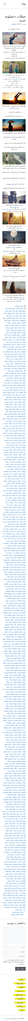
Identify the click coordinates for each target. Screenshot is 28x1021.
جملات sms (22, 318)
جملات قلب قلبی (21, 823)
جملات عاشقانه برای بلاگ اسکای (17, 605)
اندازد (20, 297)
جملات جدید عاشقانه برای (18, 382)
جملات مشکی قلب (11, 883)
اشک (12, 137)
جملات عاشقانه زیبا (20, 660)
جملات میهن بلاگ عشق (11, 890)
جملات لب (17, 854)
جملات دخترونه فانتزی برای (18, 438)
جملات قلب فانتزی (20, 821)
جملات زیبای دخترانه (17, 538)
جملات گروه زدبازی (10, 845)
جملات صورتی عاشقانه (10, 584)
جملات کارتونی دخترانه (12, 828)
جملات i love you (21, 313)
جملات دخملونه (17, 454)
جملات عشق (7, 744)
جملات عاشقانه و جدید (9, 715)
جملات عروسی (16, 744)
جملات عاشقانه (19, 306)
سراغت (13, 247)
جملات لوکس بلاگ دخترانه (13, 857)
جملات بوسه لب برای (16, 358)
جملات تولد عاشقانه (14, 373)
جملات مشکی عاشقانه (14, 876)
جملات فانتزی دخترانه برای (18, 785)
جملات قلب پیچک (11, 809)
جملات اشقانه (22, 330)
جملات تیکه (10, 378)
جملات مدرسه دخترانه (10, 869)
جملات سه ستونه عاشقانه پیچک (17, 550)
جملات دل (6, 473)
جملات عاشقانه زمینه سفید (13, 658)
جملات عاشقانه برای (12, 603)
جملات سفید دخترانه (12, 541)
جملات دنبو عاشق (12, 476)
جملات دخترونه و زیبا (9, 447)
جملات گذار (12, 842)
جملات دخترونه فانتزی (10, 435)
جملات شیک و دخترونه (14, 579)
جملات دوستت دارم (12, 488)
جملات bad (22, 311)
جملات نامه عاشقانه (12, 895)
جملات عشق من (16, 751)
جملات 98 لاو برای (10, 308)
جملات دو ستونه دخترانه (14, 481)
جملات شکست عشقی (11, 574)
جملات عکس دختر (20, 771)
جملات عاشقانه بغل (14, 617)
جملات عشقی (22, 768)
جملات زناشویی (11, 514)
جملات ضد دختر (9, 586)
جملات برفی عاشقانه (8, 347)
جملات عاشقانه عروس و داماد (17, 675)
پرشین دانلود (19, 995)
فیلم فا (21, 987)
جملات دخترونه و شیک (19, 450)
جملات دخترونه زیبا (12, 433)
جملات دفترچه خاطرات (10, 471)
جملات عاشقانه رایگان (15, 653)
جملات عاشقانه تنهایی (20, 629)
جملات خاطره (8, 399)
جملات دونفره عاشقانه (19, 490)
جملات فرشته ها (7, 792)
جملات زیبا (12, 517)
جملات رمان (9, 493)
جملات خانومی (9, 402)
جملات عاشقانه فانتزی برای (18, 687)
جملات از (11, 325)
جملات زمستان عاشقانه (19, 507)
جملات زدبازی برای (12, 505)
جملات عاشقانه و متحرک (11, 725)
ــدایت (16, 85)
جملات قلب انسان (21, 806)
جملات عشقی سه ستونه (10, 768)
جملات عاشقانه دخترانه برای (13, 648)
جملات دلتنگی (22, 476)
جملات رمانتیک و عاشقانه (19, 500)
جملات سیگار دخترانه (20, 564)
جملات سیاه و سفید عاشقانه (12, 562)
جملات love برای (17, 315)
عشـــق (14, 207)
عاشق (8, 172)
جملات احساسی (15, 323)
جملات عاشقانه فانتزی (10, 684)
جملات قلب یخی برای (10, 826)
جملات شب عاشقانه (14, 572)
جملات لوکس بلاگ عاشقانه (18, 859)
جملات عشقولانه (14, 756)
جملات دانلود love (14, 409)
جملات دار (23, 409)
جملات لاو (11, 847)
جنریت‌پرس (6, 1018)
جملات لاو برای (15, 849)
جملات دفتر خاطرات (20, 469)
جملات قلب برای (21, 809)
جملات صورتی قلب (20, 586)
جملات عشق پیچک (10, 747)
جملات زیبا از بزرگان (17, 519)
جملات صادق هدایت (16, 581)
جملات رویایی (18, 502)
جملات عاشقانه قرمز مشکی (18, 691)
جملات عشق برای (21, 747)
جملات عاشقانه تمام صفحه (11, 627)
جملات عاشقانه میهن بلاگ (18, 713)
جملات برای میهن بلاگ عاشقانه (12, 344)
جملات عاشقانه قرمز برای (10, 689)
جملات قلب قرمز (10, 821)
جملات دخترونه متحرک (12, 445)
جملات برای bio (7, 339)
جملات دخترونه (13, 430)
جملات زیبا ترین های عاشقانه (18, 529)
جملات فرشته (16, 792)
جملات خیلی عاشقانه (12, 406)
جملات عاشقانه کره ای (12, 694)
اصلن (12, 184)
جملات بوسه (22, 354)
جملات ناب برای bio (13, 893)
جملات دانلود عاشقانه (14, 414)
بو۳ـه (24, 4)
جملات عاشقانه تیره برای (16, 632)
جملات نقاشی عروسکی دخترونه (11, 902)
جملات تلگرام (19, 370)
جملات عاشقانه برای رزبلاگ (16, 610)
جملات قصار (17, 804)
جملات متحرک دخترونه (10, 861)
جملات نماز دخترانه (20, 905)
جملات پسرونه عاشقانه (14, 366)
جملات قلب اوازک (10, 806)
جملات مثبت (14, 866)
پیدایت (7, 251)
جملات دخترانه (11, 428)
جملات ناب (23, 893)
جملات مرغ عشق (21, 871)
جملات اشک (13, 330)
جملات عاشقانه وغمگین (19, 727)
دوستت (17, 52)
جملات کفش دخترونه (15, 833)
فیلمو (21, 979)
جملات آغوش (15, 320)
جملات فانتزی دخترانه (9, 782)
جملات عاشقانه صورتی (10, 672)
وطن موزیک (19, 983)
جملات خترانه (8, 404)
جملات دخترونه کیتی (16, 442)
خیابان (18, 228)
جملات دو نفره (13, 485)
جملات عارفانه (10, 588)
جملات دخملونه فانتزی (10, 459)
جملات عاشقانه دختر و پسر (15, 644)
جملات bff (15, 311)
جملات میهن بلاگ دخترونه (19, 888)
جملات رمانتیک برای (11, 497)
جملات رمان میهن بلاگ (9, 495)
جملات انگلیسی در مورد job (12, 335)
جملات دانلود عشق (12, 418)
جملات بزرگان (22, 349)
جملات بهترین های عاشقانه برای (11, 351)
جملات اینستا (12, 337)
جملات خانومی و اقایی (19, 404)
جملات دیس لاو (8, 490)
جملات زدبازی (22, 505)
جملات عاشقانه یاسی (20, 732)
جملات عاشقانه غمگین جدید (18, 682)
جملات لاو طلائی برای (16, 852)
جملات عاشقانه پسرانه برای (13, 622)
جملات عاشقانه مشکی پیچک (18, 706)
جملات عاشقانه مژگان (19, 701)
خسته (19, 116)
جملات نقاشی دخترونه (19, 900)
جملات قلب (9, 804)
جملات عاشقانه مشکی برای (13, 703)
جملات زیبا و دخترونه (15, 531)
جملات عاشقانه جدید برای (10, 634)
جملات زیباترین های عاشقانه (18, 536)
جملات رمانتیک (22, 497)
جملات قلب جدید (21, 811)
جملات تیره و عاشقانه (20, 378)
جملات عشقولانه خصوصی (18, 761)
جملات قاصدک (16, 797)
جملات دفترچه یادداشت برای (18, 473)
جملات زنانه (19, 517)
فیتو (22, 1010)
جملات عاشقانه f (21, 593)
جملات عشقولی (9, 766)
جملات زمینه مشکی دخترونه (12, 509)
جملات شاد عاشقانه (15, 569)
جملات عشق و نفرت (15, 754)
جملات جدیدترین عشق (16, 387)
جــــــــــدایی (9, 209)
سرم (14, 108)
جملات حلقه (17, 397)
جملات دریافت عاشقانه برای (12, 466)
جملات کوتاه (15, 835)
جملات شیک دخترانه (20, 576)
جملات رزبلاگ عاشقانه (19, 493)
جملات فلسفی (22, 794)
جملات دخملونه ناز (20, 462)
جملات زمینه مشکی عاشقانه (18, 512)
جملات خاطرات (17, 399)
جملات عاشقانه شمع (16, 670)
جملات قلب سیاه (14, 814)
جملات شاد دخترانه (15, 567)
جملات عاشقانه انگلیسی (13, 598)
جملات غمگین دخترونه (15, 775)
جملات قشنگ (17, 799)
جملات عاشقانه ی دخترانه (14, 730)
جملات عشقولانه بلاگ (11, 759)
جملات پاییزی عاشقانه (15, 361)
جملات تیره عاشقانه (8, 375)
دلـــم (19, 46)
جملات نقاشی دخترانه (9, 897)
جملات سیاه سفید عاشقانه (18, 560)
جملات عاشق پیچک (20, 591)
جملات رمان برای (21, 495)
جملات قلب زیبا (11, 811)
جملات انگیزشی (21, 337)
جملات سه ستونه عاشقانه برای (11, 548)
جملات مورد (22, 885)
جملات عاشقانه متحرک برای (13, 699)
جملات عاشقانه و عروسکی (14, 720)
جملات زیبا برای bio (17, 521)
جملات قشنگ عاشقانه (19, 802)
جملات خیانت (22, 406)
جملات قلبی (22, 828)
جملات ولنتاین (18, 909)
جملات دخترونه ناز (21, 447)
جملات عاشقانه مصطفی (10, 711)
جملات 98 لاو (20, 308)
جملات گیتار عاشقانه (20, 847)
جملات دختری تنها (18, 452)
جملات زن (6, 512)
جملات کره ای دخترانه (19, 830)
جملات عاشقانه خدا (20, 636)
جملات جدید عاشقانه (11, 380)
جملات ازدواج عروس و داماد (13, 327)
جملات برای (16, 339)
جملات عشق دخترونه (20, 749)
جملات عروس (17, 737)
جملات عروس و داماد (16, 739)
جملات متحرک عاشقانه (19, 864)
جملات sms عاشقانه (12, 318)
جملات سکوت (22, 543)
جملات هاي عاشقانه (8, 905)
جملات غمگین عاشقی (16, 780)
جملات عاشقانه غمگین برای (13, 679)
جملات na (9, 315)
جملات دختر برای (17, 421)
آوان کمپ (20, 998)
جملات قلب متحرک (10, 823)
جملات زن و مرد (21, 514)
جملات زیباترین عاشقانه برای (11, 533)
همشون (8, 147)
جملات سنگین (13, 543)
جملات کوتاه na (18, 838)
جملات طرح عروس (20, 588)
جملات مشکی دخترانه (20, 873)
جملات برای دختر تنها (20, 342)
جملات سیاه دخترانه (10, 557)
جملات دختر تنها (17, 423)
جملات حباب (15, 394)
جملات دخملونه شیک (16, 457)
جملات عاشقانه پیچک (20, 624)
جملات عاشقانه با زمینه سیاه (18, 600)
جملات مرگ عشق (10, 871)
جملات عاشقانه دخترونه (19, 651)
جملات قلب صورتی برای (11, 818)
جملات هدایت (22, 907)
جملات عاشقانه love (10, 593)
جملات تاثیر (14, 368)
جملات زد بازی (9, 502)
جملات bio (9, 311)
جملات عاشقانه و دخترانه (19, 718)
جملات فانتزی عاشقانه (11, 787)
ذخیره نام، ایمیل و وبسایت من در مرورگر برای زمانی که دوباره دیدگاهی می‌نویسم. (13, 962)
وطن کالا (20, 1006)
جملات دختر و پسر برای (15, 426)
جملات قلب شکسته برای (14, 816)
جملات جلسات (11, 392)
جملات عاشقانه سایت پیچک (14, 663)
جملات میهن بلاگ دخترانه (11, 885)
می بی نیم (20, 991)
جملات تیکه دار (21, 380)
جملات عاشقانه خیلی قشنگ (14, 639)
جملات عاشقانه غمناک (17, 914)
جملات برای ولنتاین (20, 347)
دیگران (15, 299)
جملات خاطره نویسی (20, 402)
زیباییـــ (16, 79)
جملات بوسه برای (13, 354)
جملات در (12, 462)
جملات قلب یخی (21, 826)
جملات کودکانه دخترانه (16, 840)
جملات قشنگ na (7, 799)
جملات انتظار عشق (15, 332)
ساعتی (13, 270)
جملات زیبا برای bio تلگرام (11, 526)
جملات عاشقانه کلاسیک (19, 696)
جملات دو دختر (15, 478)
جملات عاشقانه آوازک (20, 596)
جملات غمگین (16, 773)
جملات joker (11, 313)
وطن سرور (20, 1002)
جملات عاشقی (18, 735)
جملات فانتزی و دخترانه (19, 790)
